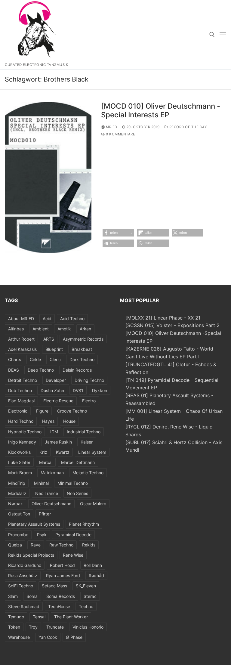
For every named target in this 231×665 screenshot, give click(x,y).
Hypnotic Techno (25, 431)
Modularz (17, 493)
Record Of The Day (187, 127)
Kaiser (87, 441)
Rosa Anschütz (22, 575)
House (69, 421)
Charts (14, 359)
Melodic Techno (87, 472)
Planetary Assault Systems (34, 524)
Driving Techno (89, 380)
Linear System (92, 452)
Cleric (55, 359)
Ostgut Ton (19, 513)
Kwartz (62, 452)
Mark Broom (20, 472)
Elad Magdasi (21, 400)
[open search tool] (212, 34)
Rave (36, 544)
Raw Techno (61, 544)
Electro (89, 400)
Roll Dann (93, 565)
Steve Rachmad (23, 606)
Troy (33, 626)
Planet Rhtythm (84, 524)
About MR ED (21, 318)
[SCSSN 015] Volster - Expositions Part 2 (172, 325)
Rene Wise (73, 555)
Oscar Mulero (93, 503)
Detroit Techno (22, 380)
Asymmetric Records (83, 339)
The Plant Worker (71, 616)
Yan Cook (47, 637)
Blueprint (54, 349)
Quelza (15, 544)
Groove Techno (72, 410)
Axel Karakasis (22, 349)
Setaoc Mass (54, 585)
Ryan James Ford (63, 575)
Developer (56, 380)
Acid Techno (72, 318)
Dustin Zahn (52, 390)
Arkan (85, 328)
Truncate (55, 626)
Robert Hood (62, 565)
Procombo (18, 534)
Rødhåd (96, 575)
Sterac (90, 596)
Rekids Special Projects (31, 555)
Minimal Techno (72, 483)
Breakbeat (82, 349)
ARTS (48, 339)
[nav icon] (223, 34)
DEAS (13, 370)
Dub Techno (20, 390)
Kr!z (43, 452)
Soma (32, 596)
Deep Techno (41, 370)
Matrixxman (52, 472)
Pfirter (45, 513)
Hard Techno (20, 421)
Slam (13, 596)
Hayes (48, 421)
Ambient (40, 328)
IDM (54, 431)
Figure (42, 410)
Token (14, 626)
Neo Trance (46, 493)
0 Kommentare (120, 134)
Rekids (88, 544)
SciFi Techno (20, 585)
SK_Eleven (86, 585)
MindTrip (16, 483)
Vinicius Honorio (87, 626)
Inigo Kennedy (22, 441)
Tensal (39, 616)
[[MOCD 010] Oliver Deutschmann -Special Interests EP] (48, 177)
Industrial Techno (83, 431)
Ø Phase (74, 637)
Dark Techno (81, 359)
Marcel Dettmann (78, 462)
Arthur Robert (21, 339)
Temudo (16, 616)
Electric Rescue (58, 400)
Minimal (41, 483)
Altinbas (16, 328)
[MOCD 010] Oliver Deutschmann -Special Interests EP (160, 110)
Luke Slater (19, 462)
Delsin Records (77, 370)
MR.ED (111, 127)
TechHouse (59, 606)
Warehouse (19, 637)
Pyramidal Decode (73, 534)
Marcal (45, 462)
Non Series (77, 493)
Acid (47, 318)
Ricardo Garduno (24, 565)
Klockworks (19, 452)
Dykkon (99, 390)
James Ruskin (58, 441)
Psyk (42, 534)
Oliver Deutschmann (51, 503)
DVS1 (78, 390)
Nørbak (15, 503)
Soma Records (60, 596)
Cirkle (35, 359)
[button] (118, 233)
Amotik (64, 328)
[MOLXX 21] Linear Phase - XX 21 (162, 318)
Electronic (17, 410)
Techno (86, 606)
